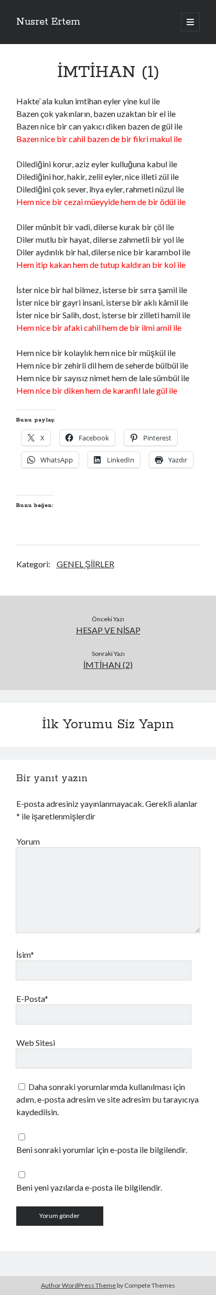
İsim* (25, 954)
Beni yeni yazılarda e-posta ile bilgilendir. (89, 1187)
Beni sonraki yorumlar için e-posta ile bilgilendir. (101, 1149)
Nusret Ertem (48, 22)
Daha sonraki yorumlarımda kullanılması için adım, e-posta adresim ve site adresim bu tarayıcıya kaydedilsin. (107, 1099)
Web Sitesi (35, 1043)
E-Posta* (32, 998)
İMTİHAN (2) (108, 665)
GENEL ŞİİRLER (85, 564)
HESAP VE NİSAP (108, 630)
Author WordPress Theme (78, 1285)
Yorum (28, 841)
